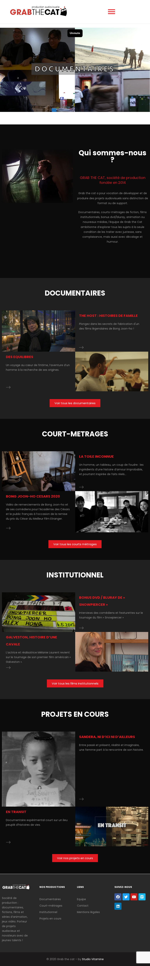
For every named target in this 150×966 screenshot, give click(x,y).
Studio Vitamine (93, 959)
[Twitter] (125, 896)
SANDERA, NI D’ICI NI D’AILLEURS (107, 736)
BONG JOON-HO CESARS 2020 (33, 496)
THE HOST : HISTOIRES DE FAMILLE (108, 315)
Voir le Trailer (40, 331)
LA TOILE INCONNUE (96, 456)
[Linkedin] (117, 906)
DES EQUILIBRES (19, 356)
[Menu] (111, 11)
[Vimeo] (142, 896)
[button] (75, 403)
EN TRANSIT (16, 811)
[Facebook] (117, 896)
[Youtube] (134, 896)
